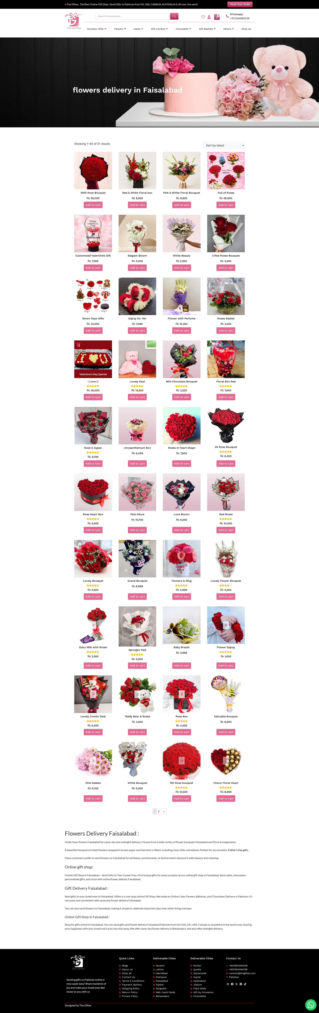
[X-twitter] (236, 984)
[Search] (174, 16)
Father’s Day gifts (238, 849)
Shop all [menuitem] (246, 29)
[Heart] (203, 17)
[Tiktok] (245, 984)
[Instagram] (228, 984)
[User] (209, 17)
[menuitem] (96, 27)
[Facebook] (232, 984)
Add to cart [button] (93, 204)
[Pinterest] (241, 984)
